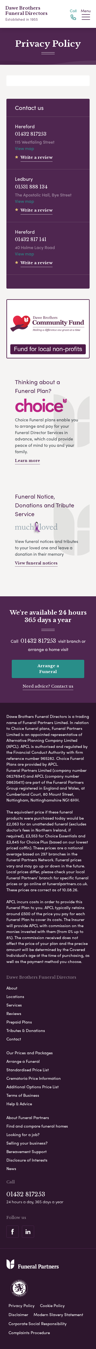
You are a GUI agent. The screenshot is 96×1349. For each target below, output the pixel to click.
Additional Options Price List (32, 1087)
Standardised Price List (27, 1070)
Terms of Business (22, 1095)
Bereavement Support (26, 1151)
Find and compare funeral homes (37, 1126)
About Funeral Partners (27, 1117)
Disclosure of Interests (26, 1160)
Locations (15, 996)
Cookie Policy (52, 1305)
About (11, 988)
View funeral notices (36, 563)
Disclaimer (18, 1314)
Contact (13, 1039)
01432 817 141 (30, 239)
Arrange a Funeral (48, 668)
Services (14, 1005)
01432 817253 (30, 134)
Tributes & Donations (25, 1030)
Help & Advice (19, 1104)
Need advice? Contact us (48, 686)
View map (24, 148)
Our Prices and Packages (29, 1053)
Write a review (37, 157)
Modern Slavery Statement (58, 1314)
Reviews (13, 1013)
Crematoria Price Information (33, 1078)
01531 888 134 (31, 187)
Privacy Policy (22, 1305)
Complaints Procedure (29, 1332)
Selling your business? (26, 1143)
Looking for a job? (22, 1134)
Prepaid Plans (19, 1022)
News (11, 1168)
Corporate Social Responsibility (38, 1323)
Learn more (27, 460)
